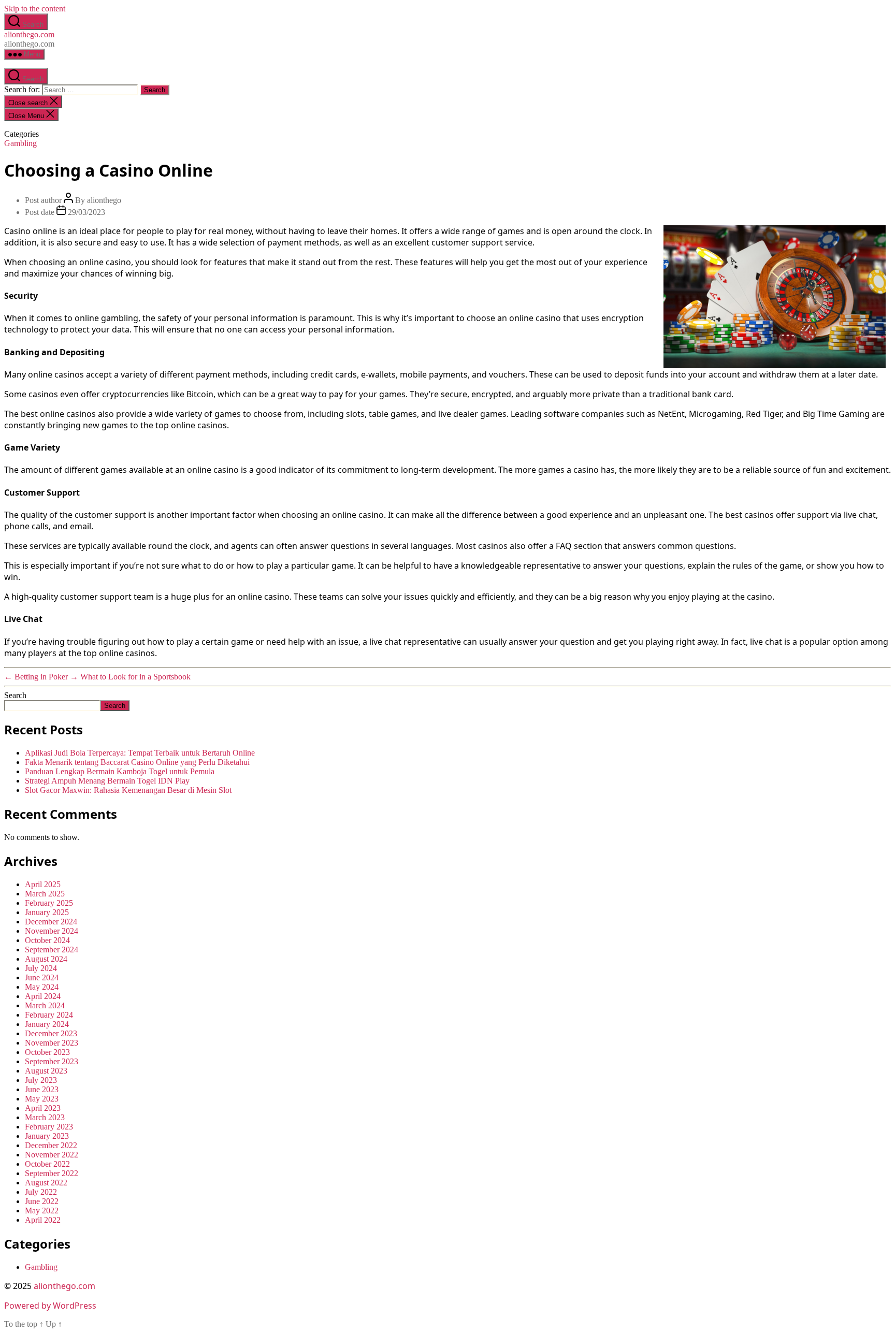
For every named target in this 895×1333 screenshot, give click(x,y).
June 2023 (42, 1089)
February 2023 (49, 1126)
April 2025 (43, 884)
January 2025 (47, 912)
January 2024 (47, 1024)
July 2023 (41, 1080)
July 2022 (41, 1191)
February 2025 (49, 903)
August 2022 (46, 1182)
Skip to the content (34, 8)
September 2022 (51, 1173)
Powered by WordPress (50, 1305)
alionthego (104, 200)
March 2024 (45, 1005)
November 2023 (51, 1042)
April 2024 (43, 996)
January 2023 (47, 1136)
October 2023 (47, 1052)
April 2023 (43, 1108)
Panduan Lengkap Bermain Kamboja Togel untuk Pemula (119, 771)
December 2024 (51, 921)
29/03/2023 (86, 212)
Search (15, 695)
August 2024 (46, 958)
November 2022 (51, 1154)
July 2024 (41, 968)
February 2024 (49, 1014)
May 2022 (42, 1210)
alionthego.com (29, 34)
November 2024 (51, 930)
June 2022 (42, 1201)
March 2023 (45, 1117)
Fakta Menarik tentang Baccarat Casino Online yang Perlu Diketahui (137, 762)
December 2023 (51, 1033)
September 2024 (51, 949)
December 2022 (51, 1145)
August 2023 (46, 1070)
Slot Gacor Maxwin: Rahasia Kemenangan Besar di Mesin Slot (128, 790)
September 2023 (51, 1061)
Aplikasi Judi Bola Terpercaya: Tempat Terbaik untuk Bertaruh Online (140, 752)
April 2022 (43, 1219)
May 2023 (42, 1098)
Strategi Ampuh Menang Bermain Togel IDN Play (107, 780)
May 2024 (42, 986)
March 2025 (45, 893)
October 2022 (47, 1164)
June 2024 (42, 977)
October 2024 (47, 940)
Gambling (20, 143)
